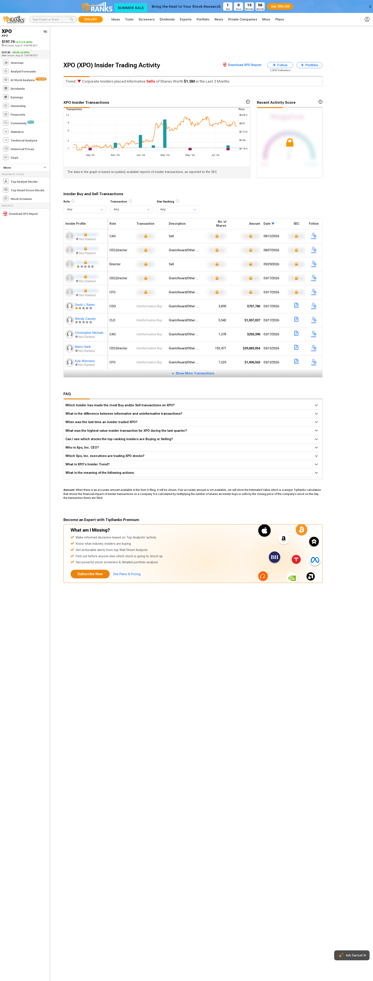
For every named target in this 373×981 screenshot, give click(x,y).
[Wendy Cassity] (70, 320)
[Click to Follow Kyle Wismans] (313, 362)
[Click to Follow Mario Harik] (313, 348)
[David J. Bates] (70, 306)
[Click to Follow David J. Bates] (313, 306)
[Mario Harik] (70, 348)
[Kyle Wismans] (70, 362)
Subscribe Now (90, 574)
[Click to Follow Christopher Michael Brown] (313, 334)
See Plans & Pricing (127, 574)
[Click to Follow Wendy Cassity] (313, 320)
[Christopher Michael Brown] (70, 334)
